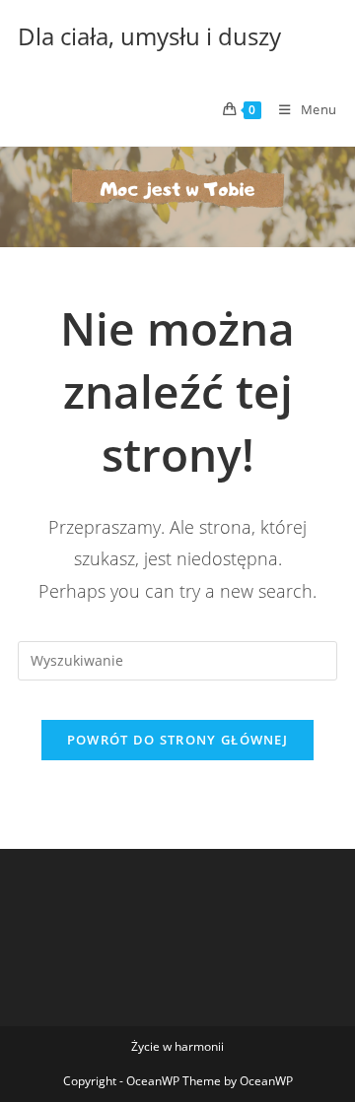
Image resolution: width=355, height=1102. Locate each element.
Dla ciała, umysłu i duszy (149, 36)
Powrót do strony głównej (177, 739)
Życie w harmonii (177, 1046)
